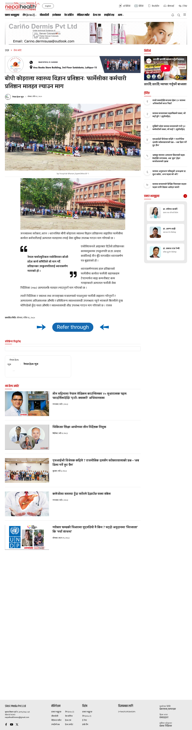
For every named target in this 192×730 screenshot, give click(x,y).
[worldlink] (73, 327)
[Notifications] (172, 15)
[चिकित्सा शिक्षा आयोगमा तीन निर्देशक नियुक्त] (27, 437)
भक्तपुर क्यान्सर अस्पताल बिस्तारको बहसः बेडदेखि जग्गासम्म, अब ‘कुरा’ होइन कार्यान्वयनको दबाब (169, 158)
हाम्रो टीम (85, 724)
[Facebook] (6, 724)
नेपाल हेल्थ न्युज (18, 96)
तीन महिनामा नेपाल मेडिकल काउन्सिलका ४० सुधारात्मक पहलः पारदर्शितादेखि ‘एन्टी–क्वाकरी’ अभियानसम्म (90, 396)
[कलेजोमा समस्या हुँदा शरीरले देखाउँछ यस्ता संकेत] (27, 503)
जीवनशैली (44, 15)
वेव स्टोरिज (69, 15)
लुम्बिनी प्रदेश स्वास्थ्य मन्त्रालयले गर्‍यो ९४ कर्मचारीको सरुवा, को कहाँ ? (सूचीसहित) (169, 128)
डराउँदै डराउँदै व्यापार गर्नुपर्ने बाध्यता (165, 85)
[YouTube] (11, 724)
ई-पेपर (84, 720)
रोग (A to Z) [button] (29, 15)
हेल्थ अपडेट (69, 724)
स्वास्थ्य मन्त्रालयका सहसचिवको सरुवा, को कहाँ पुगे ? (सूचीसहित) (169, 115)
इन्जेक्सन (56, 15)
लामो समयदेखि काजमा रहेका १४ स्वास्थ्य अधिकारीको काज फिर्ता (169, 102)
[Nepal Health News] (22, 6)
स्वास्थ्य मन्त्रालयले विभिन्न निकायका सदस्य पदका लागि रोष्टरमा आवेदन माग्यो (169, 186)
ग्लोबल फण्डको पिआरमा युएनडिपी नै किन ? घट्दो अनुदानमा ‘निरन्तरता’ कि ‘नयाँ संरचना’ (95, 530)
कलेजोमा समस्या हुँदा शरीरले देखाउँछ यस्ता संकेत (82, 494)
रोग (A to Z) (69, 711)
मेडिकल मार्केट (83, 15)
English (48, 6)
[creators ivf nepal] (73, 64)
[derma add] (96, 33)
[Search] (179, 15)
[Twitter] (17, 724)
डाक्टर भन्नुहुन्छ (12, 15)
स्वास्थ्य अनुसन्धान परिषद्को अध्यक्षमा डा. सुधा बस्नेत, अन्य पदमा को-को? (169, 173)
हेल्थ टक (97, 15)
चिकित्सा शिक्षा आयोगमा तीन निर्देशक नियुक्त (79, 427)
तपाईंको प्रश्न (109, 15)
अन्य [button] (120, 15)
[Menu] (184, 14)
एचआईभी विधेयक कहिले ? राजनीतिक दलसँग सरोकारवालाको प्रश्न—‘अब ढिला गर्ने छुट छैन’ (96, 463)
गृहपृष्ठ (7, 50)
